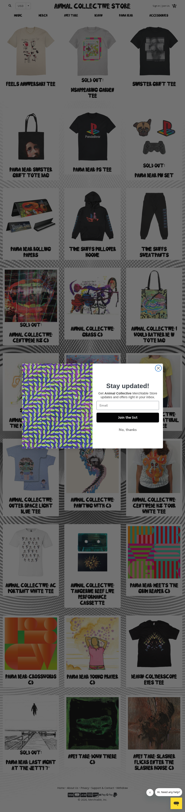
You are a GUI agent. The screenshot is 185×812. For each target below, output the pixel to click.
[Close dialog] (158, 368)
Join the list (127, 417)
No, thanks (128, 429)
